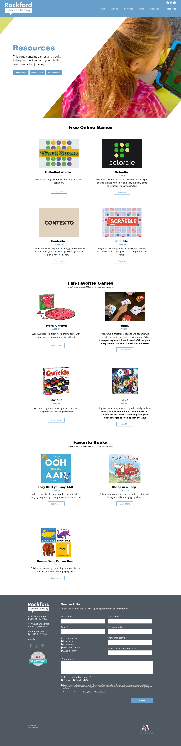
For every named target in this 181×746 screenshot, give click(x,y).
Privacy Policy (87, 692)
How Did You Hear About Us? (122, 648)
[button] (128, 8)
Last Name (113, 617)
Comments (67, 659)
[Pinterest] (174, 2)
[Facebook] (167, 2)
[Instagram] (171, 2)
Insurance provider (117, 638)
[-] (65, 685)
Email (64, 627)
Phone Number (116, 627)
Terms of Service (100, 692)
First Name (66, 617)
